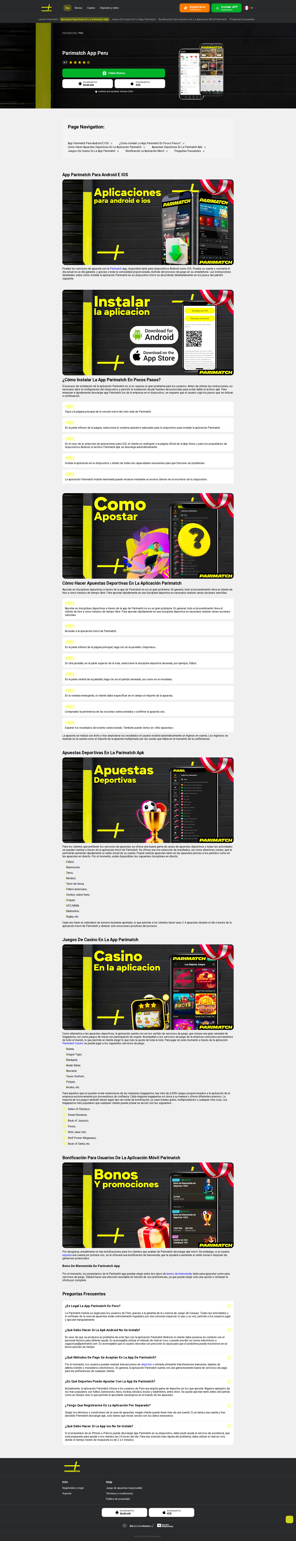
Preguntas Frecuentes (242, 19)
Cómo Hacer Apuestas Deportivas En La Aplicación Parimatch (104, 147)
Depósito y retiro (109, 7)
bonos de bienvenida (179, 1273)
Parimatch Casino (72, 1043)
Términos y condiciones (119, 1493)
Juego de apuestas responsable (124, 1488)
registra (67, 1255)
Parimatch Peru (69, 32)
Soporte (66, 1493)
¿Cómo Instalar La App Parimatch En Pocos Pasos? (150, 143)
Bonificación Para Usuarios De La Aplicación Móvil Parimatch (193, 19)
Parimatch (116, 268)
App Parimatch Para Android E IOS (88, 143)
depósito (146, 1364)
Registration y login (73, 1488)
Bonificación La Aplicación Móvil (145, 151)
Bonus (78, 7)
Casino (91, 7)
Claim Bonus (116, 73)
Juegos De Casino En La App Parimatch (133, 19)
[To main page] (46, 7)
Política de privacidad (118, 1498)
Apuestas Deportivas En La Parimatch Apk (84, 19)
